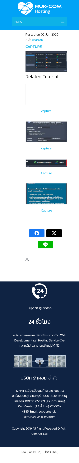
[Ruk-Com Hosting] (39, 8)
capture (34, 46)
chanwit (37, 39)
